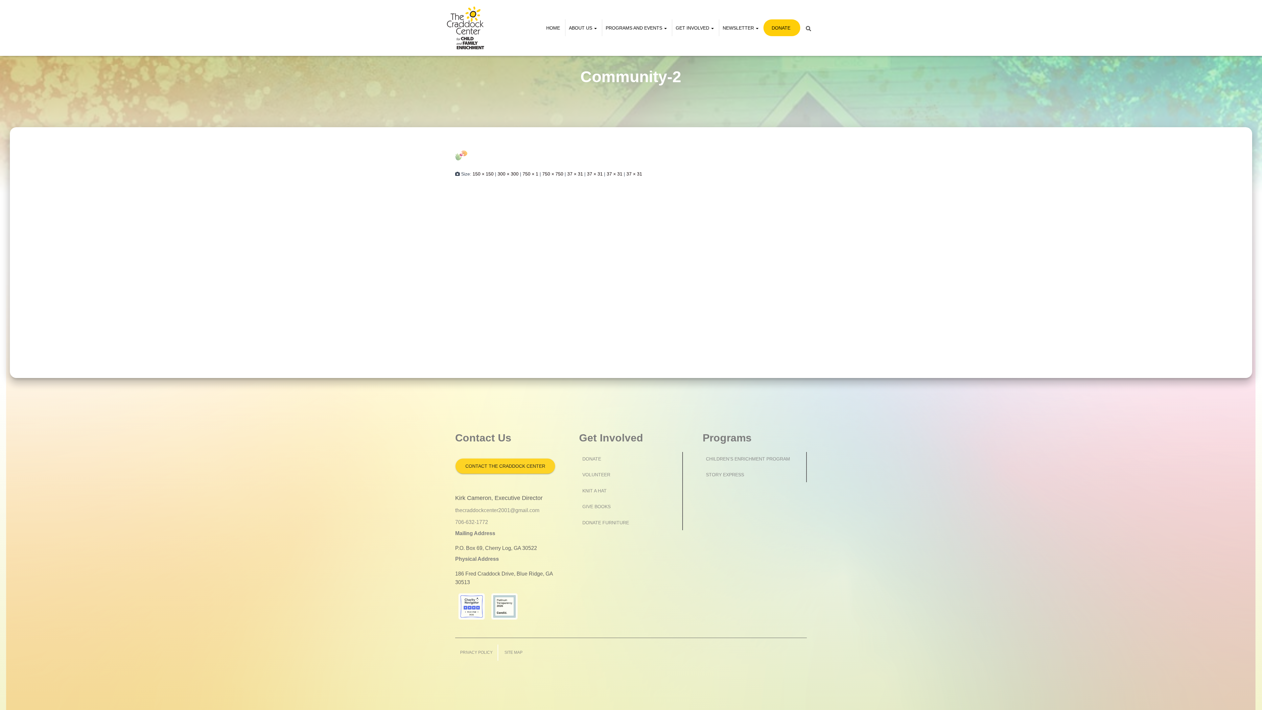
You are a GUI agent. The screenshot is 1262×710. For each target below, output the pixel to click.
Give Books (596, 506)
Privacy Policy (476, 652)
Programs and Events (635, 28)
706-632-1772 (471, 522)
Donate (781, 28)
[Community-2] (461, 154)
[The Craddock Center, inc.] (465, 28)
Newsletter (739, 28)
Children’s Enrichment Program (748, 459)
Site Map (513, 652)
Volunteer (596, 474)
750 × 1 (530, 174)
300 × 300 (508, 174)
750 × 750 (552, 174)
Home (553, 28)
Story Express (725, 474)
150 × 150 (483, 174)
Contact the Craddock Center (505, 466)
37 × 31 (575, 174)
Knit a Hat (594, 490)
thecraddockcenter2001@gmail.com (497, 510)
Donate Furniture (605, 522)
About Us (581, 28)
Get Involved (693, 28)
